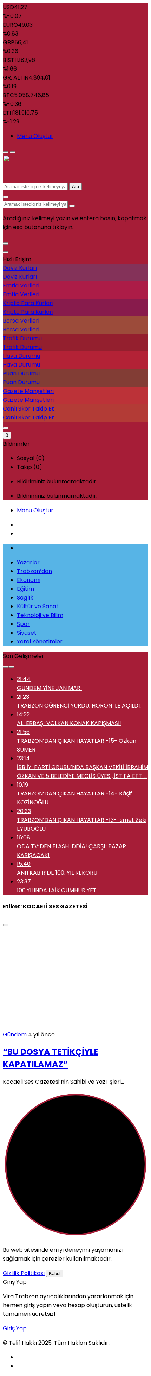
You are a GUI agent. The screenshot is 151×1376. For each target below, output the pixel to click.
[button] (5, 243)
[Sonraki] (11, 667)
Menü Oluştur (35, 136)
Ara (75, 186)
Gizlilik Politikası (24, 1273)
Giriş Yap (15, 1328)
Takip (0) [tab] (29, 467)
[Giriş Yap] (5, 428)
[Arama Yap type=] (72, 206)
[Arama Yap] (5, 197)
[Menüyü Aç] (12, 152)
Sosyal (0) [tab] (31, 458)
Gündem (15, 1035)
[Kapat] (5, 252)
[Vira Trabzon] (38, 177)
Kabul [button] (54, 1273)
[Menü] (5, 152)
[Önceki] (5, 667)
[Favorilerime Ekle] (5, 925)
